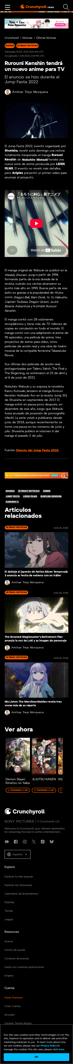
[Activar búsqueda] (66, 7)
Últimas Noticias (46, 38)
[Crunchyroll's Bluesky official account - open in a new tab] (51, 841)
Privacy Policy (49, 1046)
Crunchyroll (12, 38)
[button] (17, 854)
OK (36, 1057)
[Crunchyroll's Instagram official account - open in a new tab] (24, 841)
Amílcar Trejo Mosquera (30, 92)
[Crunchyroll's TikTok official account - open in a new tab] (42, 841)
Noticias (27, 38)
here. (61, 1049)
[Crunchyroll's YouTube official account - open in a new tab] (6, 841)
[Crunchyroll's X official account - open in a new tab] (33, 841)
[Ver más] (7, 7)
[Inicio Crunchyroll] (24, 814)
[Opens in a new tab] (36, 23)
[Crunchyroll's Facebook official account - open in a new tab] (15, 841)
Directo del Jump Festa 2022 (37, 450)
